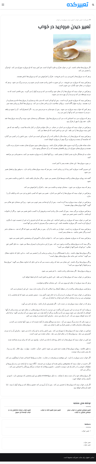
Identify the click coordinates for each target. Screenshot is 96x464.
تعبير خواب (78, 20)
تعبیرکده (86, 20)
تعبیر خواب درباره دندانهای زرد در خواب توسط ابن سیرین (19, 411)
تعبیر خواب (87, 442)
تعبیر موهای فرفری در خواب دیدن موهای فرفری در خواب (79, 411)
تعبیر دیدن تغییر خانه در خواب (51, 410)
